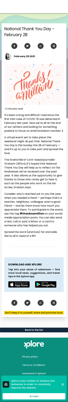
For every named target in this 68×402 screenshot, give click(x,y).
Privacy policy (30, 356)
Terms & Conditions (33, 365)
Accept (34, 396)
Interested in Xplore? (34, 373)
